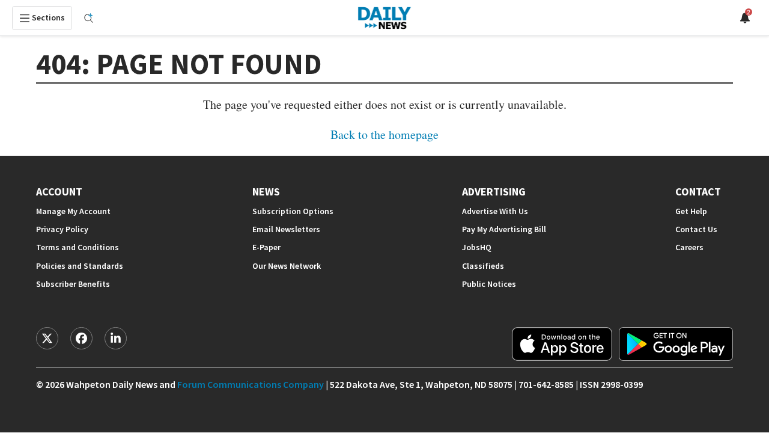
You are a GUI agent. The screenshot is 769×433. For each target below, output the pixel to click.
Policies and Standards (79, 266)
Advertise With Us (495, 211)
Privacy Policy (62, 229)
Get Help (691, 211)
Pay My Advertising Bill (504, 229)
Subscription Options (292, 211)
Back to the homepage (384, 134)
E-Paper (266, 247)
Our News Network (286, 266)
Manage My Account (73, 211)
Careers (689, 247)
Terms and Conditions (77, 247)
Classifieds (483, 266)
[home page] (384, 18)
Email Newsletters (286, 229)
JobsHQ (476, 247)
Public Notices (489, 284)
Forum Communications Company (250, 384)
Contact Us (696, 229)
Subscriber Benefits (73, 284)
